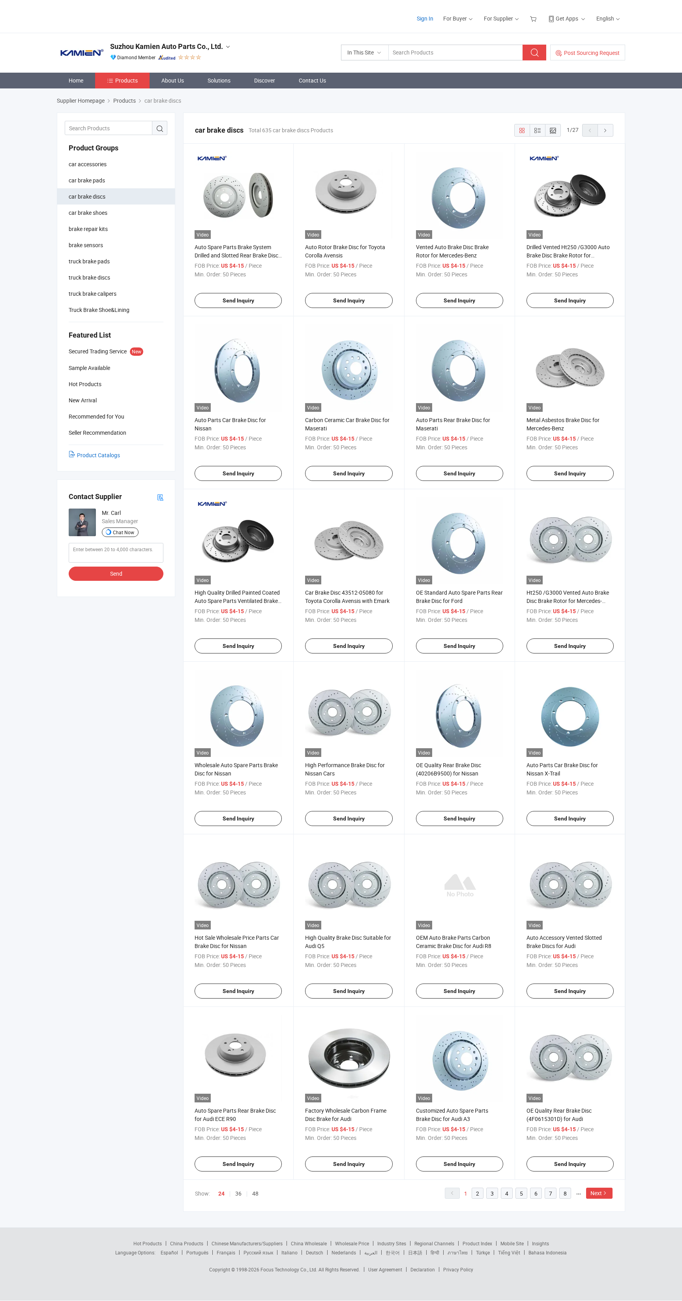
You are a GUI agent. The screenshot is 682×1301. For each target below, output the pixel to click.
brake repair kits (88, 229)
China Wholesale (309, 1243)
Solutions (219, 80)
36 (238, 1193)
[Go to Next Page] (605, 130)
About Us (172, 80)
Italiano (289, 1252)
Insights (540, 1243)
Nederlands (344, 1252)
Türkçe (483, 1252)
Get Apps (567, 18)
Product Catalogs (98, 455)
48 (255, 1193)
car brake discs (87, 196)
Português (197, 1252)
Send (116, 573)
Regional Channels (434, 1243)
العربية (370, 1252)
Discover (264, 80)
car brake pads (87, 180)
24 (221, 1193)
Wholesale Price (352, 1243)
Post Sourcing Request (592, 52)
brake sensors (86, 245)
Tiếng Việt (509, 1252)
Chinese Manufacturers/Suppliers (247, 1243)
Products (126, 80)
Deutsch (314, 1252)
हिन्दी (435, 1252)
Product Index (477, 1243)
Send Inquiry (238, 300)
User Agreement (385, 1269)
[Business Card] (160, 497)
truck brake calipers (92, 293)
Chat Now (123, 532)
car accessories (88, 164)
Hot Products (147, 1243)
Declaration (422, 1269)
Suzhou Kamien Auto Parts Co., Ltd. (166, 46)
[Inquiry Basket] (534, 18)
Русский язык (258, 1252)
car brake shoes (88, 212)
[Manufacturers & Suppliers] (107, 15)
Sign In (425, 18)
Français (226, 1252)
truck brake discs (89, 277)
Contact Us (312, 80)
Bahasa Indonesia (547, 1252)
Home (76, 80)
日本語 (415, 1252)
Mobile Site (512, 1243)
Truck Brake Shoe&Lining (99, 310)
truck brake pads (89, 261)
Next (596, 1193)
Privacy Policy (458, 1269)
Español (169, 1252)
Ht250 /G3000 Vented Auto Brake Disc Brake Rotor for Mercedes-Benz (567, 601)
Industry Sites (391, 1243)
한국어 (393, 1252)
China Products (186, 1243)
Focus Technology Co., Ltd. (289, 1269)
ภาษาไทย (458, 1252)
